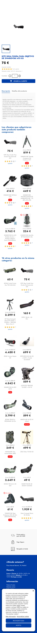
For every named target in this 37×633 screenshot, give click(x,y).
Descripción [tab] (6, 91)
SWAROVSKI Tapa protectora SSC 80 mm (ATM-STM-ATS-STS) (10, 515)
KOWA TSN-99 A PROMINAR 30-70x (10, 420)
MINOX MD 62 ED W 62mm (26, 420)
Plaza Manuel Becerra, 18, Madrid (16, 565)
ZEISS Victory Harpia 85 (10, 357)
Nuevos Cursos (10, 585)
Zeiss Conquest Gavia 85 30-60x (27, 514)
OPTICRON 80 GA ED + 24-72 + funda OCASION (27, 358)
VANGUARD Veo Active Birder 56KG (10, 452)
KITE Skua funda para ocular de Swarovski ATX (10, 156)
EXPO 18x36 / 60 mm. (27, 318)
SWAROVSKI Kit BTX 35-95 (10, 388)
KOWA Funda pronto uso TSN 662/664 (10, 284)
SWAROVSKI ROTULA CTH (10, 196)
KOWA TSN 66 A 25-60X (10, 485)
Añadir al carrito (18, 81)
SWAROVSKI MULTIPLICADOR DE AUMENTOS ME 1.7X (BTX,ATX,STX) (27, 197)
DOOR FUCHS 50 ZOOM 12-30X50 (27, 485)
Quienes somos (10, 587)
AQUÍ (18, 605)
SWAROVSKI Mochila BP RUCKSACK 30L (27, 236)
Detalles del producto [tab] (19, 91)
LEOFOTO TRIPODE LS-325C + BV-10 (27, 386)
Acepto (18, 625)
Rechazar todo (18, 621)
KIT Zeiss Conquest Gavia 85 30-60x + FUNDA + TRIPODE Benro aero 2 (10, 321)
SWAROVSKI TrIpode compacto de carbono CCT (27, 158)
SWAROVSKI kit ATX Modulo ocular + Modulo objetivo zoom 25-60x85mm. (10, 237)
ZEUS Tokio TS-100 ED (26, 452)
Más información (11, 616)
